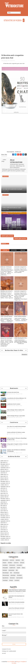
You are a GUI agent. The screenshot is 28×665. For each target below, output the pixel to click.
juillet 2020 (3, 503)
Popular (5, 250)
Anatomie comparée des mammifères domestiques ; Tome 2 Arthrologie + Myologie (20, 291)
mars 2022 (3, 476)
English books (12, 567)
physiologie (13, 575)
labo (17, 570)
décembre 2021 (4, 481)
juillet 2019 (3, 524)
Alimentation (5, 560)
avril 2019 (3, 529)
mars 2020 (3, 510)
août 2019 (3, 522)
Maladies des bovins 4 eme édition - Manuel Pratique (7, 291)
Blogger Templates (21, 661)
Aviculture (14, 250)
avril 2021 (3, 491)
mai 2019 (3, 527)
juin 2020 (3, 505)
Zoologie (11, 580)
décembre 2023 (4, 464)
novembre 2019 (4, 517)
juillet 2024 (3, 460)
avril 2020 (3, 509)
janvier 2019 (4, 534)
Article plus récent (7, 236)
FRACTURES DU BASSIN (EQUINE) (16, 602)
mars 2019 (3, 531)
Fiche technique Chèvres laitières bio (15, 410)
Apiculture (18, 560)
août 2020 (3, 502)
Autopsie (4, 562)
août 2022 (3, 472)
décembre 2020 (4, 498)
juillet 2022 (3, 474)
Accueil (4, 653)
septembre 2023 (4, 467)
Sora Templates (11, 661)
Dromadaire (19, 565)
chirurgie (22, 562)
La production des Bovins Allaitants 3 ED (16, 398)
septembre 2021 (4, 486)
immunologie (11, 570)
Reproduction (5, 577)
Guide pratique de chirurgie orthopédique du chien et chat (13, 225)
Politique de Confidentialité (9, 651)
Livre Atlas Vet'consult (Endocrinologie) (12, 189)
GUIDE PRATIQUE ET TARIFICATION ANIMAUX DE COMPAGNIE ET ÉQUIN (20, 338)
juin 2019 (3, 526)
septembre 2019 (4, 521)
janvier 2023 (4, 469)
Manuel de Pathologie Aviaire (7, 338)
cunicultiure (5, 565)
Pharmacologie (6, 575)
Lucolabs (14, 663)
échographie (5, 567)
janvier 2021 (4, 496)
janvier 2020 (4, 514)
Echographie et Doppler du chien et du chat (17, 444)
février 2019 (4, 533)
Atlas (23, 560)
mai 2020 (3, 507)
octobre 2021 (4, 484)
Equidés (18, 567)
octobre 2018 (4, 539)
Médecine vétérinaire (6, 267)
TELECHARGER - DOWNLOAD (14, 151)
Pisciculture (19, 575)
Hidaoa (23, 567)
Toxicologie (5, 580)
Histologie (5, 570)
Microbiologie (5, 572)
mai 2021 (3, 490)
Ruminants (12, 577)
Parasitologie (16, 572)
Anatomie (12, 560)
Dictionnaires (12, 565)
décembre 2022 (4, 471)
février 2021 (4, 495)
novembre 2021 (4, 483)
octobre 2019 (4, 519)
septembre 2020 (4, 500)
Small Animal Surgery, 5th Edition (20, 316)
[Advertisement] (14, 39)
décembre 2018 (4, 536)
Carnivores (12, 60)
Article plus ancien (20, 238)
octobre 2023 (4, 466)
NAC (11, 572)
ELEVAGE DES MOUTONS (13, 392)
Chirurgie (22, 250)
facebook (3, 243)
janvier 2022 (4, 479)
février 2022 (4, 478)
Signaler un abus (6, 543)
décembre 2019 (4, 515)
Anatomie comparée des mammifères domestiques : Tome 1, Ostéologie (20, 267)
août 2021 (3, 488)
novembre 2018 (4, 538)
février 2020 (4, 512)
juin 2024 (3, 462)
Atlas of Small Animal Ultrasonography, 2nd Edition (7, 316)
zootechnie (17, 580)
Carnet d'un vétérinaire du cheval (16, 608)
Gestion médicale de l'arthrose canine (11, 207)
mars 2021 (3, 493)
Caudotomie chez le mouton (13, 404)
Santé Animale (19, 577)
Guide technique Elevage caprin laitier (16, 415)
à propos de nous (6, 649)
